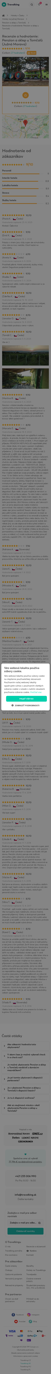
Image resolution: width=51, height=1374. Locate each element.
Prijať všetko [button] (26, 698)
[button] (25, 705)
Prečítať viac (36, 692)
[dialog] (25, 687)
